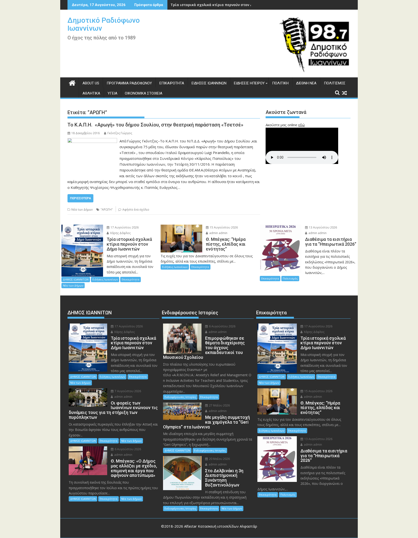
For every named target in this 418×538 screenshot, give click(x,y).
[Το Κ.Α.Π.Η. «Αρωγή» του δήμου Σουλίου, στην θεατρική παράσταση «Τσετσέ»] (92, 141)
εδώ (301, 124)
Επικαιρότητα (171, 83)
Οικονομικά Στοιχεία (143, 93)
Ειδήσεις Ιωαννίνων (209, 83)
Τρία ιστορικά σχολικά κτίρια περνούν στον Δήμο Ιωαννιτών (224, 4)
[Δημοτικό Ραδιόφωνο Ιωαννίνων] (72, 82)
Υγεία (112, 93)
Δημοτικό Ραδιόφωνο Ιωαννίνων (103, 24)
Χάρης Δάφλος (120, 233)
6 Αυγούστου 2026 (127, 449)
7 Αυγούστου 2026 (127, 391)
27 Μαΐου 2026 (219, 405)
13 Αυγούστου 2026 (322, 227)
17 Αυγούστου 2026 (124, 227)
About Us (90, 83)
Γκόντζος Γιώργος (119, 133)
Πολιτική (280, 83)
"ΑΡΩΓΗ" (107, 209)
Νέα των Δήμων (82, 209)
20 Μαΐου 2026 (219, 459)
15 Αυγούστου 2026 (223, 227)
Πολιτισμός (334, 83)
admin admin (218, 233)
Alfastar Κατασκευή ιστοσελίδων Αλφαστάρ (220, 526)
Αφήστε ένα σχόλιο (135, 209)
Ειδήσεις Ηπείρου (249, 83)
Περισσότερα (80, 198)
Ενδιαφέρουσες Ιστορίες (180, 397)
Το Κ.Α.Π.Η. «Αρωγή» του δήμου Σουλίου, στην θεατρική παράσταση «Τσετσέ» (155, 125)
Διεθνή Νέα (306, 83)
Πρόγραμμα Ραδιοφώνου (129, 83)
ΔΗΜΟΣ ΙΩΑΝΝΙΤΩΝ (76, 279)
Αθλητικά (91, 93)
